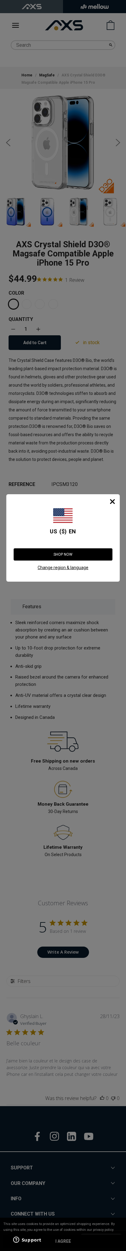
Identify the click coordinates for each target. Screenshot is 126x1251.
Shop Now (63, 554)
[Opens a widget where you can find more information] (27, 1240)
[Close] (112, 501)
